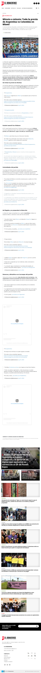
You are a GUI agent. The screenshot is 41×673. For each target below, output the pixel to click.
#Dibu (10, 257)
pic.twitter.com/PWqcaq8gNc (10, 160)
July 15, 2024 (21, 359)
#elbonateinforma (20, 117)
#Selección (30, 138)
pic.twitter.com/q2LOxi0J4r (10, 145)
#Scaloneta (15, 224)
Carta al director (7, 657)
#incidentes (12, 367)
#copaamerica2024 (26, 101)
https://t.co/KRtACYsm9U (10, 101)
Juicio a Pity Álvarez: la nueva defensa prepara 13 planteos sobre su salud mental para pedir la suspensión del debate (20, 547)
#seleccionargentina (8, 102)
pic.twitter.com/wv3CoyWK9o (20, 357)
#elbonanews (19, 101)
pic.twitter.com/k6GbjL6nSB (28, 267)
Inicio (3, 8)
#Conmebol (8, 183)
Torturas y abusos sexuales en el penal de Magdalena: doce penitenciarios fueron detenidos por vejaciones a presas (18, 593)
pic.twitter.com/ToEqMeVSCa (19, 375)
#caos (17, 367)
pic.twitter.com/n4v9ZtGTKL (10, 201)
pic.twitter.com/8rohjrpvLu (20, 118)
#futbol (33, 101)
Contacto (5, 660)
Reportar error (7, 658)
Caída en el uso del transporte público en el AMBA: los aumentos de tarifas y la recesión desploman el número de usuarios (20, 524)
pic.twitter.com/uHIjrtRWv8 (24, 229)
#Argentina (28, 219)
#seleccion (30, 117)
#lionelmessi (17, 247)
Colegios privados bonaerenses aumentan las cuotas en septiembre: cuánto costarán (20, 615)
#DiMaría (7, 136)
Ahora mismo (7, 8)
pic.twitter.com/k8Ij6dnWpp (10, 187)
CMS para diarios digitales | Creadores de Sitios (33, 671)
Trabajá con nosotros (8, 661)
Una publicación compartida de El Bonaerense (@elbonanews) (17, 343)
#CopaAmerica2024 (9, 110)
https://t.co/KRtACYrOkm (10, 117)
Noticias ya (13, 8)
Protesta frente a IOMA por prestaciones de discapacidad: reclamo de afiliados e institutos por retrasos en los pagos (20, 570)
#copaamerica (31, 144)
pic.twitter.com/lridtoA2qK (26, 247)
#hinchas (9, 95)
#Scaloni (6, 140)
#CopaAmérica (8, 92)
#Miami (19, 95)
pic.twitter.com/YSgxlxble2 (18, 294)
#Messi (17, 219)
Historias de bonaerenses (27, 8)
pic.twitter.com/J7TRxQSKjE (20, 102)
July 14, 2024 (21, 105)
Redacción (6, 655)
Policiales (19, 8)
